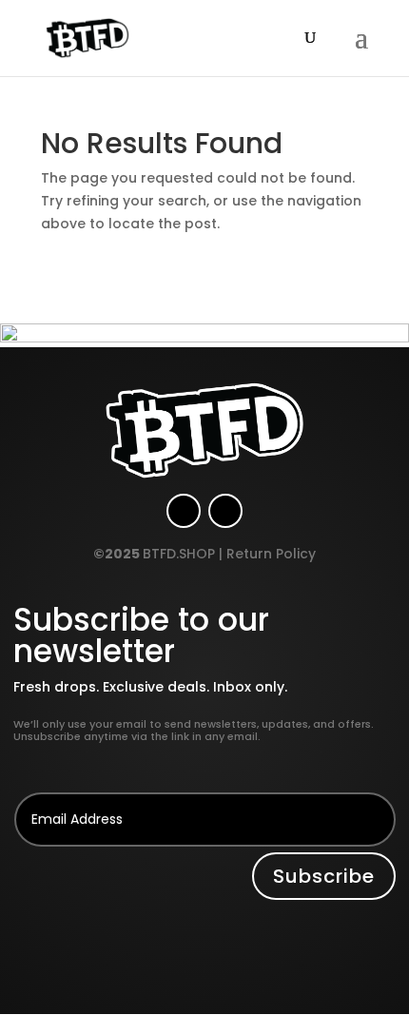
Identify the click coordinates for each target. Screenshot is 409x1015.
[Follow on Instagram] (183, 511)
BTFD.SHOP (179, 553)
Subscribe (324, 876)
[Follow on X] (225, 511)
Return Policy (271, 553)
